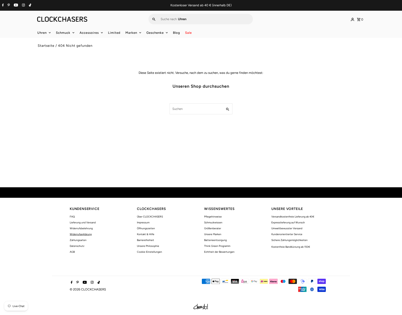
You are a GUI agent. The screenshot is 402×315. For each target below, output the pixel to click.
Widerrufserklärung (81, 234)
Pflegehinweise (213, 216)
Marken (131, 33)
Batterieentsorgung (215, 240)
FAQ (72, 216)
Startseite (46, 46)
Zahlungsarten (78, 240)
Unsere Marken (212, 234)
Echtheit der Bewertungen (219, 251)
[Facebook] (2, 5)
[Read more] (352, 19)
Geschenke (155, 33)
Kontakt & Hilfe (145, 234)
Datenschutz (77, 246)
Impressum (143, 222)
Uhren (42, 33)
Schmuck (63, 33)
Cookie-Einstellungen (149, 251)
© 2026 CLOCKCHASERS (88, 289)
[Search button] (153, 19)
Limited (114, 33)
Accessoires (89, 33)
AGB (72, 251)
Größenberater (212, 228)
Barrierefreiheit (145, 240)
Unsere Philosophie (148, 246)
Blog (176, 33)
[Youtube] (15, 5)
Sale (188, 33)
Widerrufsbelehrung (81, 228)
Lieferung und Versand (83, 222)
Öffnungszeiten (146, 228)
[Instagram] (23, 5)
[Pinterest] (8, 5)
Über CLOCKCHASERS (150, 216)
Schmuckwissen (213, 222)
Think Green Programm (217, 246)
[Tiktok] (29, 5)
